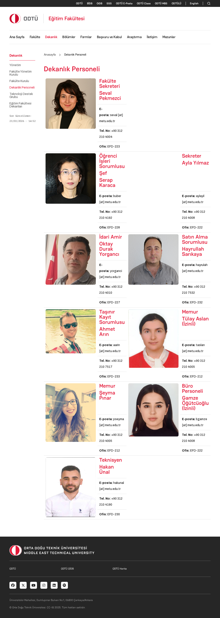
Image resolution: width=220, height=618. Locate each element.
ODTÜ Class (144, 3)
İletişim (152, 37)
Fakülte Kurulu (19, 81)
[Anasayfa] (23, 18)
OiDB (99, 3)
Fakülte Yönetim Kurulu (20, 73)
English (194, 3)
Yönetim (15, 65)
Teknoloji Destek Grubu (21, 96)
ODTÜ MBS (161, 3)
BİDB (89, 3)
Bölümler (68, 37)
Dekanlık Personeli (22, 87)
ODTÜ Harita (120, 568)
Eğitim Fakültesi (67, 18)
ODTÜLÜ (176, 3)
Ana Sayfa (16, 37)
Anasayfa (50, 54)
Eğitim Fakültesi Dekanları (20, 105)
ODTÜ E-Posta (124, 3)
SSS (109, 3)
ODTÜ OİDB (67, 568)
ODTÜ (79, 3)
